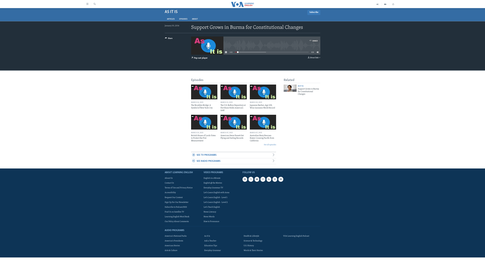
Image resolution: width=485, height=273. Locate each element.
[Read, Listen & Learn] (393, 4)
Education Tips (210, 246)
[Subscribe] (280, 179)
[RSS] (268, 179)
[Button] (168, 39)
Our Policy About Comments (177, 222)
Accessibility (170, 193)
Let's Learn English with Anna (216, 193)
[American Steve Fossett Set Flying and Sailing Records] (234, 122)
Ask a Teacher (210, 241)
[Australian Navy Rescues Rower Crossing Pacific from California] (263, 122)
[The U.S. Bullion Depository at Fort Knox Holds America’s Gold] (234, 92)
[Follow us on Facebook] (245, 179)
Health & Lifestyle (251, 236)
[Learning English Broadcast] (378, 4)
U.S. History (249, 246)
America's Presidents (174, 241)
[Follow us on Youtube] (256, 179)
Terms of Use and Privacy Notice (179, 188)
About (195, 19)
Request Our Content (174, 198)
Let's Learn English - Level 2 (216, 202)
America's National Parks (176, 236)
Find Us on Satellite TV (174, 212)
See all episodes (270, 145)
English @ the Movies (213, 183)
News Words (209, 217)
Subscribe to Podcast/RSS (176, 207)
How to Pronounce (211, 222)
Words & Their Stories (253, 250)
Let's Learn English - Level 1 (215, 198)
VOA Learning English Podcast (296, 236)
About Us (169, 178)
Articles (171, 19)
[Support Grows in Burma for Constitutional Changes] (290, 88)
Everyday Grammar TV (213, 188)
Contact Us (169, 183)
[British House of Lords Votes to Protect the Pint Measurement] (204, 122)
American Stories (172, 246)
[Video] (385, 4)
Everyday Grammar (212, 250)
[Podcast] (274, 179)
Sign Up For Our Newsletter (176, 202)
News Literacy (210, 212)
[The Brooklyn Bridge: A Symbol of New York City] (204, 92)
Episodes (183, 19)
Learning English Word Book (177, 217)
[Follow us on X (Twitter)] (250, 179)
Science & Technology (253, 241)
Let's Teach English (212, 207)
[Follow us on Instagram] (262, 179)
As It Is (300, 86)
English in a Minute (212, 178)
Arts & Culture (171, 250)
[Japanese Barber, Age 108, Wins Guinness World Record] (263, 92)
